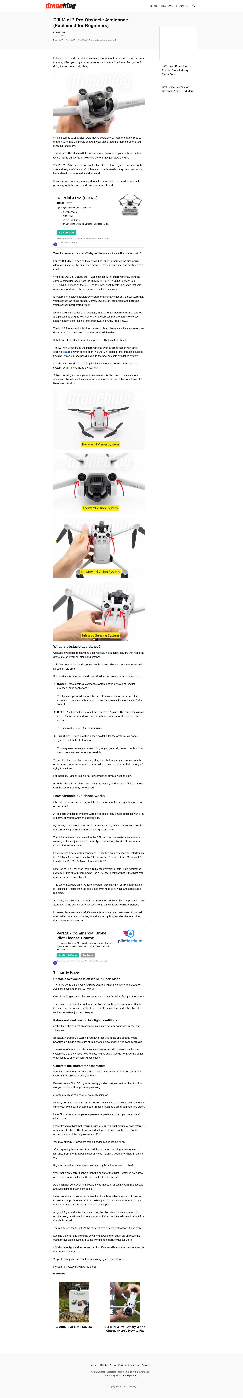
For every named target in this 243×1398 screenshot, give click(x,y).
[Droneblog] (68, 6)
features (67, 351)
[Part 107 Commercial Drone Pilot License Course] (130, 945)
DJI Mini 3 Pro (64, 40)
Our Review (88, 955)
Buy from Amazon (66, 232)
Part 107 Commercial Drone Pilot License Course (81, 935)
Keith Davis (60, 32)
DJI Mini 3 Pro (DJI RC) (77, 198)
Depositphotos (129, 1375)
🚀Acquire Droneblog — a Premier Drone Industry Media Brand (177, 70)
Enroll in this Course (67, 955)
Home (55, 40)
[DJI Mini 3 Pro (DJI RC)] (130, 218)
